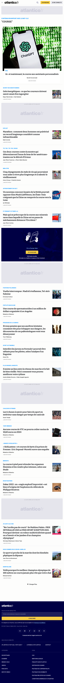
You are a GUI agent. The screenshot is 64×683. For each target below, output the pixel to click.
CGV (33, 655)
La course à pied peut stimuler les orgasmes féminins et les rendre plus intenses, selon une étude (24, 467)
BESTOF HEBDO (6, 672)
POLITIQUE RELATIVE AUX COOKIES (41, 675)
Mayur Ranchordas (8, 97)
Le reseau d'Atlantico (34, 645)
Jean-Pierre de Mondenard (10, 558)
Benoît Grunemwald (32, 77)
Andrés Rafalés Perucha (9, 377)
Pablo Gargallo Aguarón (23, 377)
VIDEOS (4, 665)
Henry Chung (6, 180)
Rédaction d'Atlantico (8, 314)
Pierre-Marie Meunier (21, 160)
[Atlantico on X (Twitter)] (25, 631)
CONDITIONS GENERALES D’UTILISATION (43, 678)
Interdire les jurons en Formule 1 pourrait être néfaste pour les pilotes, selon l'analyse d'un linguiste (24, 351)
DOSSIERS (4, 658)
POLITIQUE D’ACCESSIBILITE (39, 672)
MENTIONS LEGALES (37, 658)
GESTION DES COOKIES (38, 665)
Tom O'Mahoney (7, 337)
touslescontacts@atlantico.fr (32, 635)
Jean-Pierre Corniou (8, 223)
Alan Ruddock (17, 97)
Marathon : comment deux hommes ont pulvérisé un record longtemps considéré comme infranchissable (26, 134)
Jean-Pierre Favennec (8, 160)
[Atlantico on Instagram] (39, 631)
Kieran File (5, 357)
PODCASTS (5, 668)
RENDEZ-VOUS (5, 662)
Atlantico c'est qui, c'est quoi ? (12, 645)
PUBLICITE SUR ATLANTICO (39, 662)
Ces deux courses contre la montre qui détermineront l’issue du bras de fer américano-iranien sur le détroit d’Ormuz (25, 154)
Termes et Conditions (39, 622)
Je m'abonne (32, 252)
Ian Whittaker (6, 203)
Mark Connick (6, 140)
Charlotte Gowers (16, 180)
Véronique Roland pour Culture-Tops (12, 541)
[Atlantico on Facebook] (30, 631)
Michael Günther (7, 575)
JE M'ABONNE (45, 2)
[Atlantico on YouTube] (44, 631)
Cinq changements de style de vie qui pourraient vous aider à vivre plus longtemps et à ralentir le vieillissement (25, 174)
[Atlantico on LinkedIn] (34, 631)
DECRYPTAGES (6, 655)
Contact (48, 645)
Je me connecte (57, 2)
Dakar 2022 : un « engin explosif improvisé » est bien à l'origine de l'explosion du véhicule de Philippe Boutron (25, 487)
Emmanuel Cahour (8, 296)
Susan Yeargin (6, 417)
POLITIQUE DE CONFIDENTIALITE (40, 668)
